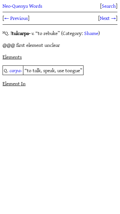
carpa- (16, 70)
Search (109, 5)
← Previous (16, 17)
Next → (108, 17)
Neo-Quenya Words (22, 5)
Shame (91, 33)
